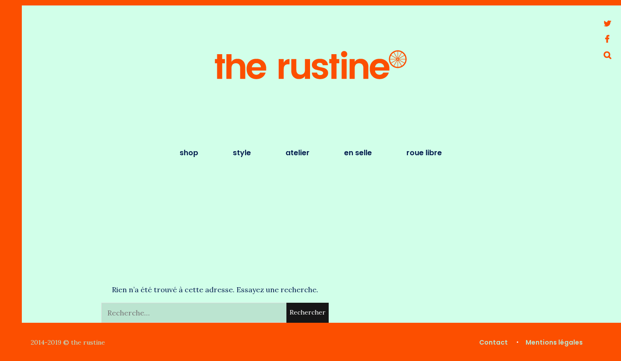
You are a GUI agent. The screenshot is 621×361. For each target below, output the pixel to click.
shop (189, 152)
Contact (493, 342)
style (242, 152)
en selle (358, 152)
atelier (297, 152)
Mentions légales (554, 342)
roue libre (424, 152)
